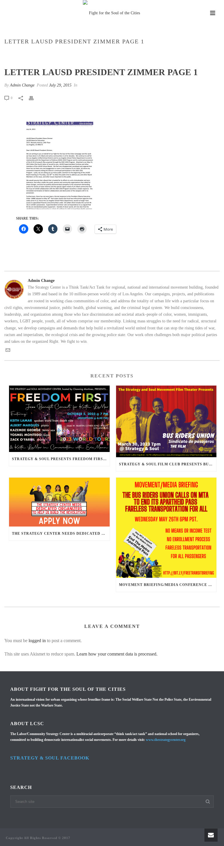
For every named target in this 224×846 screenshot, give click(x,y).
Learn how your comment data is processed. (117, 653)
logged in (37, 640)
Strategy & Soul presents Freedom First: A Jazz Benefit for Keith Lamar (61, 459)
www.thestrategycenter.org (166, 740)
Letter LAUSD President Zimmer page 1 (97, 53)
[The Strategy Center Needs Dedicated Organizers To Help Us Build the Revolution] (59, 502)
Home (51, 53)
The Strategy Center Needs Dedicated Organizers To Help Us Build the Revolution (61, 533)
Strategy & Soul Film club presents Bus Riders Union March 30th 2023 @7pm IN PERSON (168, 464)
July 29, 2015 (60, 85)
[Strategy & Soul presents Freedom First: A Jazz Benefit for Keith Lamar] (59, 419)
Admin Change (22, 85)
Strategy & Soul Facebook (49, 757)
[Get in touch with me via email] (8, 351)
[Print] (34, 97)
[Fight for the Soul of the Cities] (112, 13)
